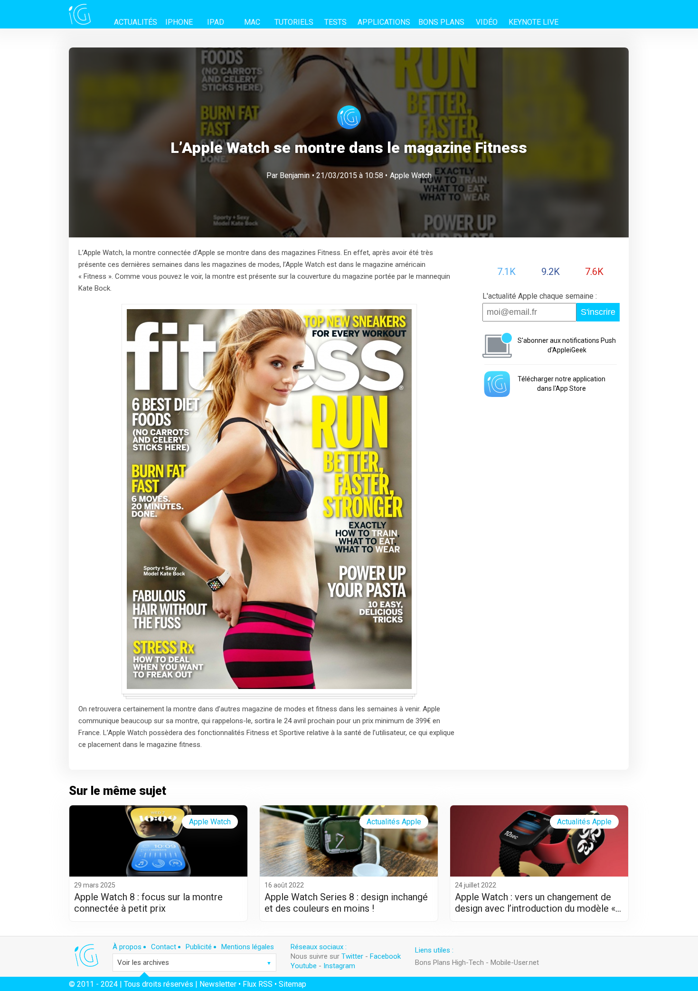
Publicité (199, 947)
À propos (127, 947)
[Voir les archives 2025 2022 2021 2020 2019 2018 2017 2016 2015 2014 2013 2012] (194, 962)
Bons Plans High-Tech (449, 962)
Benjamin (295, 175)
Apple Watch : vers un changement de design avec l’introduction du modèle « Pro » (535, 902)
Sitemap (292, 984)
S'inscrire (598, 312)
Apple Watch (411, 175)
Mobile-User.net (514, 962)
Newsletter (217, 984)
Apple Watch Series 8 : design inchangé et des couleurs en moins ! (346, 902)
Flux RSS (258, 984)
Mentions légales (247, 947)
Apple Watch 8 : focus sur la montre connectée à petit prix (148, 902)
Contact (163, 947)
